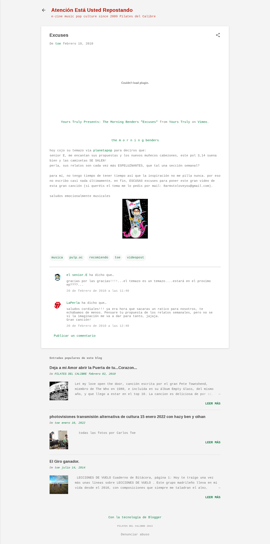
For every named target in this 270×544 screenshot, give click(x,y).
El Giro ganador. (64, 461)
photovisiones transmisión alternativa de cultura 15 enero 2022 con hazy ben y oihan (127, 417)
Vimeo (202, 122)
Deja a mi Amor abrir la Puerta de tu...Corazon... (93, 368)
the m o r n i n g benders (135, 140)
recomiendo (98, 257)
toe (117, 257)
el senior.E (76, 275)
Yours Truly (179, 122)
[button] (217, 36)
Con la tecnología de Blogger (135, 517)
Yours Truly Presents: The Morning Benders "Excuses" (109, 122)
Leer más (212, 404)
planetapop (102, 150)
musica (57, 257)
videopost (135, 257)
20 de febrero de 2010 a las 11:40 (97, 291)
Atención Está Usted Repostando (92, 10)
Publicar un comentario (75, 336)
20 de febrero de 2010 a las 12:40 (97, 326)
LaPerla (73, 303)
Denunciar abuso (135, 534)
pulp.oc (76, 257)
